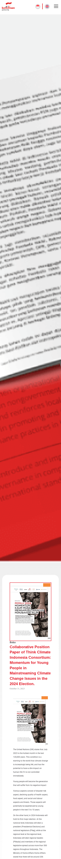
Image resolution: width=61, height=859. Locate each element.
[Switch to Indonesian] (38, 6)
